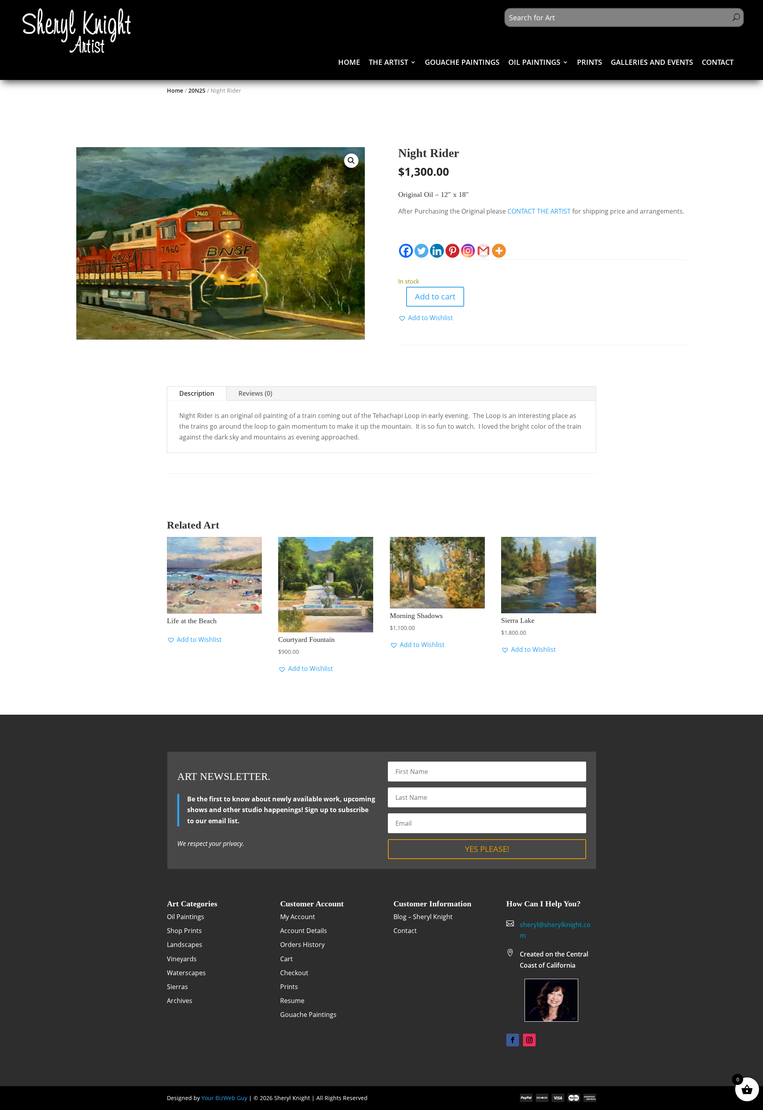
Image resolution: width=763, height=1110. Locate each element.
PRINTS (589, 63)
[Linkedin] (437, 251)
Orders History (302, 944)
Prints (289, 986)
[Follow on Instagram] (529, 1040)
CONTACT (718, 63)
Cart (286, 958)
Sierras (177, 986)
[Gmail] (483, 251)
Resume (292, 1000)
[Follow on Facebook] (512, 1040)
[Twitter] (421, 251)
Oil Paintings (185, 916)
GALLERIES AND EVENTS (652, 63)
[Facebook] (406, 251)
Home (175, 90)
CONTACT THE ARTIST (539, 211)
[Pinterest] (452, 251)
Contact (405, 930)
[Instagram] (468, 251)
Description (196, 393)
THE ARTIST (388, 63)
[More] (499, 251)
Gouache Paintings (308, 1014)
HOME (349, 63)
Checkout (294, 972)
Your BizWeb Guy (224, 1098)
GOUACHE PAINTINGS (462, 63)
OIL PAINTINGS (534, 63)
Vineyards (182, 958)
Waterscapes (186, 972)
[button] (351, 161)
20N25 (196, 90)
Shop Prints (184, 930)
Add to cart (435, 296)
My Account (297, 916)
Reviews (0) (255, 393)
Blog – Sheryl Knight (423, 916)
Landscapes (184, 944)
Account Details (303, 930)
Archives (179, 1000)
